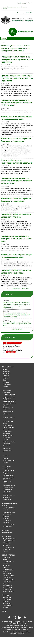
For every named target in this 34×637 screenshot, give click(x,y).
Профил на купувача (6, 558)
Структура (6, 378)
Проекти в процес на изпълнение (9, 486)
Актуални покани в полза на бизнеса (9, 539)
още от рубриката (17, 329)
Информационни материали (8, 442)
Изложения (6, 536)
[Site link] (13, 36)
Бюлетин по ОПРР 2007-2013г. (9, 496)
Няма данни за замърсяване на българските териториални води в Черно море (17, 59)
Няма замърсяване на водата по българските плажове (16, 215)
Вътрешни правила (6, 566)
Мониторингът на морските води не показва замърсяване (16, 117)
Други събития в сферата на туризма (8, 549)
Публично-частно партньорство (8, 418)
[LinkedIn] (19, 617)
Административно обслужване (9, 513)
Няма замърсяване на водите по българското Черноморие (16, 139)
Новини (5, 456)
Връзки (5, 386)
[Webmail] (27, 12)
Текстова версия (21, 12)
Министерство (7, 367)
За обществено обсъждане (8, 436)
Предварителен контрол (8, 562)
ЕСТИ (4, 611)
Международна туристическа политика (8, 413)
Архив (6, 439)
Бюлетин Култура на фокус (8, 461)
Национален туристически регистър (7, 599)
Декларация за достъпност (10, 628)
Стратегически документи (8, 408)
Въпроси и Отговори (6, 517)
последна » (25, 289)
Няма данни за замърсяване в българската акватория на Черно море (16, 238)
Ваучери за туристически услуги (7, 450)
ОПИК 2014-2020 (8, 470)
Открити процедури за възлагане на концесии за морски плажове (8, 587)
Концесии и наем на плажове (8, 576)
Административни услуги (9, 504)
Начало (3, 42)
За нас (5, 369)
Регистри (5, 595)
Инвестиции (7, 499)
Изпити (5, 510)
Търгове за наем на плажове (8, 580)
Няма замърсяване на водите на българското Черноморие (16, 271)
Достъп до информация (7, 531)
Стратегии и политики (6, 391)
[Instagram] (14, 617)
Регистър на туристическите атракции (8, 605)
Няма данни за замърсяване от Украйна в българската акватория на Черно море (16, 102)
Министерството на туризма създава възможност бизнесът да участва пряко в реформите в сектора (16, 315)
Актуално (6, 473)
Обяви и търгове (8, 555)
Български (22, 2)
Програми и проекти (6, 467)
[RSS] (25, 617)
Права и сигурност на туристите (9, 525)
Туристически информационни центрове (8, 427)
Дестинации (7, 446)
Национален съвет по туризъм (9, 398)
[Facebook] (9, 617)
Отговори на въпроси (7, 521)
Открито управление (7, 383)
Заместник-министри (6, 374)
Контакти (24, 7)
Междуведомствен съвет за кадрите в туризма (9, 403)
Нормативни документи (7, 432)
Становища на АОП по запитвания (7, 571)
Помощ (19, 7)
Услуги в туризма (8, 508)
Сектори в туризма (9, 395)
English (30, 2)
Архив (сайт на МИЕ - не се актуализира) (19, 628)
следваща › (16, 289)
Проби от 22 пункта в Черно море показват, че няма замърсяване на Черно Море (17, 78)
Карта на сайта (11, 7)
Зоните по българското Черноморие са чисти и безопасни (16, 161)
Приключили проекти (7, 482)
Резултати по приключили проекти (7, 491)
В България (6, 543)
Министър (6, 371)
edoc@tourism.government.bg (18, 625)
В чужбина (6, 545)
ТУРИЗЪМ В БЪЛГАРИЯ (25, 32)
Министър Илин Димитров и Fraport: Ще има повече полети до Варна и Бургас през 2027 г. (17, 323)
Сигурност (24, 628)
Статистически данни (8, 422)
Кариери (5, 8)
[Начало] (17, 24)
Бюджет (5, 380)
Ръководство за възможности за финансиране (8, 477)
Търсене (5, 7)
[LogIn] (31, 12)
